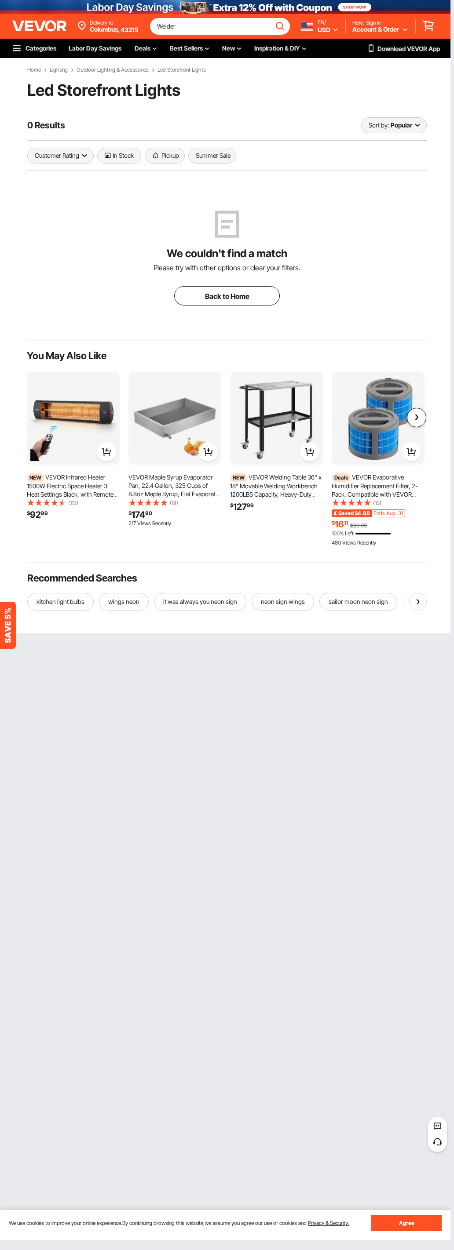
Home (34, 70)
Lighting (59, 70)
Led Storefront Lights (181, 70)
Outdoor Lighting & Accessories (113, 70)
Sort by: (379, 125)
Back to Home (227, 296)
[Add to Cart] (106, 451)
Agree (406, 1223)
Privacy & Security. (328, 1223)
